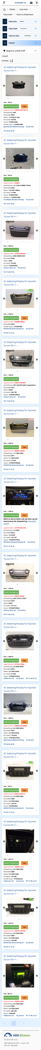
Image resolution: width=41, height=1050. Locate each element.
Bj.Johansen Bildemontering (14, 127)
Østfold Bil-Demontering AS (14, 329)
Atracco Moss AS (10, 268)
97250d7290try (14, 395)
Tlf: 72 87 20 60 (9, 204)
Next (37, 86)
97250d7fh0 (13, 266)
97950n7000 (13, 122)
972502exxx (18, 879)
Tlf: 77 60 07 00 (9, 272)
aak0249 (12, 1013)
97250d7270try (14, 540)
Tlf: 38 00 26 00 (9, 131)
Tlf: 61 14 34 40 (9, 546)
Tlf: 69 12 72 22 (9, 333)
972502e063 (13, 806)
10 (19, 990)
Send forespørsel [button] (11, 106)
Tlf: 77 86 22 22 (31, 678)
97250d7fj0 (18, 327)
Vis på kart (30, 127)
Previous (4, 86)
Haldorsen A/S (9, 678)
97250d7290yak (14, 463)
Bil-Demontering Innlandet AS (14, 542)
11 (22, 990)
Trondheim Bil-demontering (14, 200)
